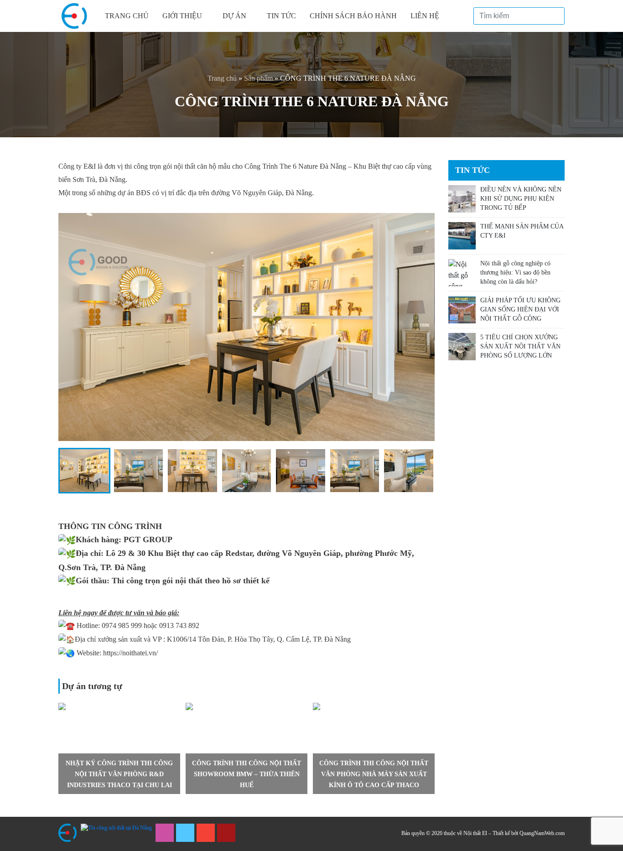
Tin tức (281, 16)
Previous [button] (60, 748)
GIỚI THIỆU (182, 16)
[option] (119, 748)
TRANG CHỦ (127, 16)
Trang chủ (222, 78)
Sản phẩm (258, 78)
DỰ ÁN (234, 16)
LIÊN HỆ (424, 16)
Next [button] (432, 748)
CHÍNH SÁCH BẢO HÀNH (353, 16)
